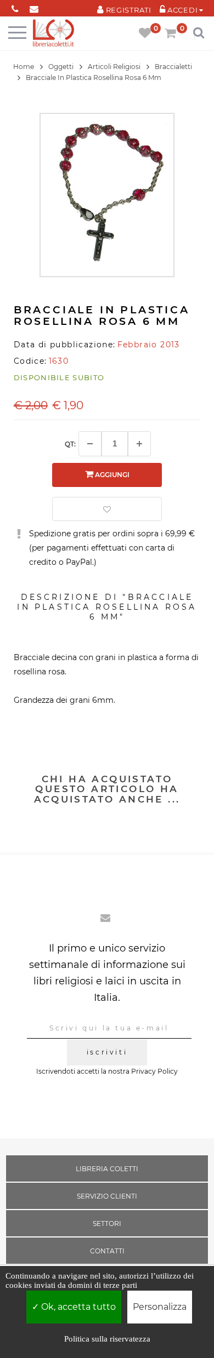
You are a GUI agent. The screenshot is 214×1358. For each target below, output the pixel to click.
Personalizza (160, 1307)
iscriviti (107, 1052)
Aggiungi (111, 475)
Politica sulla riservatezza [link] (107, 1338)
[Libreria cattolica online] (53, 33)
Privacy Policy (154, 1071)
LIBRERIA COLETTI (107, 1169)
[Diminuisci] (90, 444)
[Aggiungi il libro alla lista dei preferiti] (107, 509)
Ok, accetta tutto (77, 1307)
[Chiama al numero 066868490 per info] (15, 7)
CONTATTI (107, 1251)
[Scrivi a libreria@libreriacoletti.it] (34, 7)
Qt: (70, 444)
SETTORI (107, 1223)
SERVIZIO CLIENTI (107, 1196)
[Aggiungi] (139, 444)
